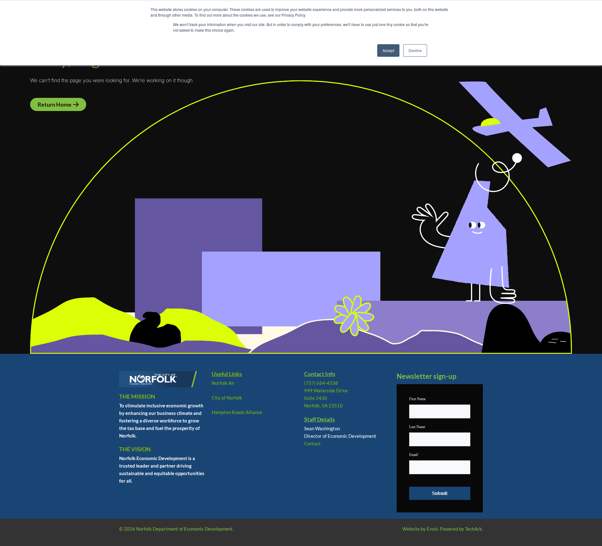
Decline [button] (415, 50)
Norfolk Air (223, 383)
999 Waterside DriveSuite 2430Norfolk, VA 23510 (326, 398)
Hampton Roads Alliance (237, 412)
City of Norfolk (227, 397)
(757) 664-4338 (321, 383)
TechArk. (474, 529)
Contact (312, 443)
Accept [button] (388, 50)
